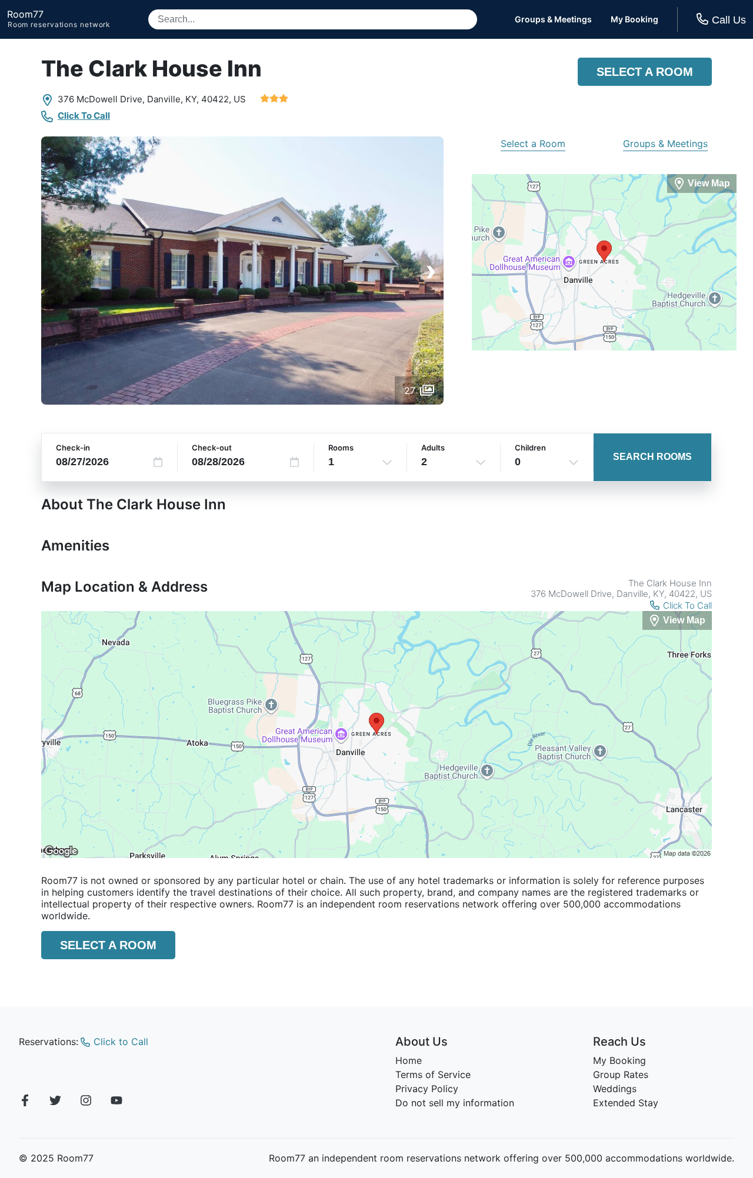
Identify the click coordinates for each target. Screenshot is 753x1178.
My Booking (634, 19)
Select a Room (645, 71)
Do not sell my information (454, 1103)
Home (408, 1060)
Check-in (73, 447)
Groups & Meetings (553, 19)
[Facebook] (25, 1102)
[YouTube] (116, 1102)
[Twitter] (55, 1102)
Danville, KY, (173, 99)
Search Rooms (652, 457)
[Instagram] (86, 1102)
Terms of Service (433, 1074)
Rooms (341, 447)
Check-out (212, 447)
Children (530, 447)
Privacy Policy (426, 1088)
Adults (433, 447)
